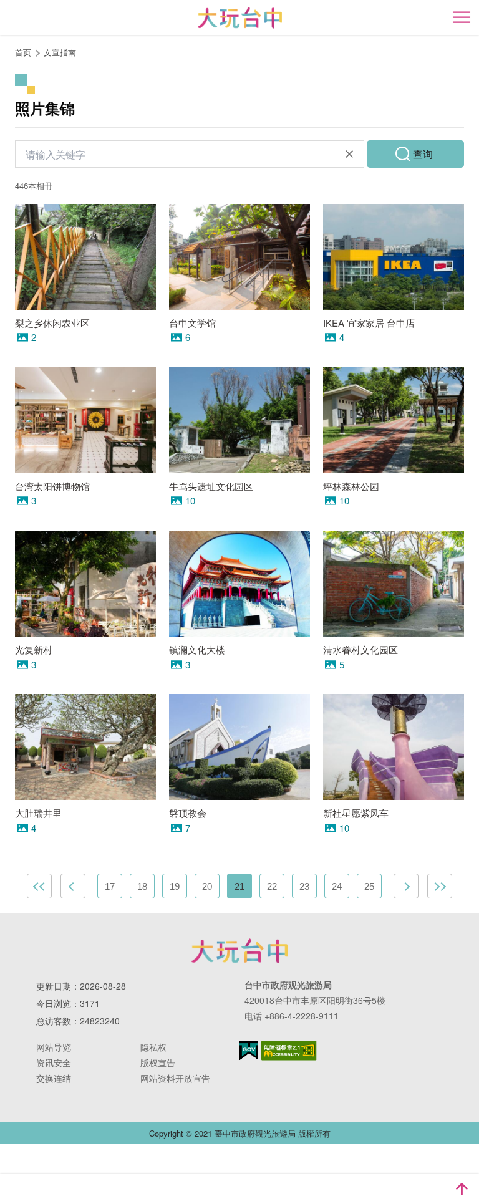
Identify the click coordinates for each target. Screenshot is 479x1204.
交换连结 (53, 1078)
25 (369, 886)
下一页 (406, 886)
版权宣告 (157, 1062)
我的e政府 (249, 1050)
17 (110, 886)
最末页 (439, 886)
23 (304, 886)
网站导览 (53, 1047)
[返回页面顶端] (461, 1189)
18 (142, 886)
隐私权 (153, 1047)
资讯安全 (53, 1062)
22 (272, 886)
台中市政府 (239, 950)
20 (207, 886)
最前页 (39, 886)
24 (337, 886)
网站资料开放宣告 (175, 1078)
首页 (23, 52)
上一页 (72, 886)
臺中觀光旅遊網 (240, 18)
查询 (423, 154)
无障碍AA (289, 1051)
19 (175, 886)
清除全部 (349, 154)
